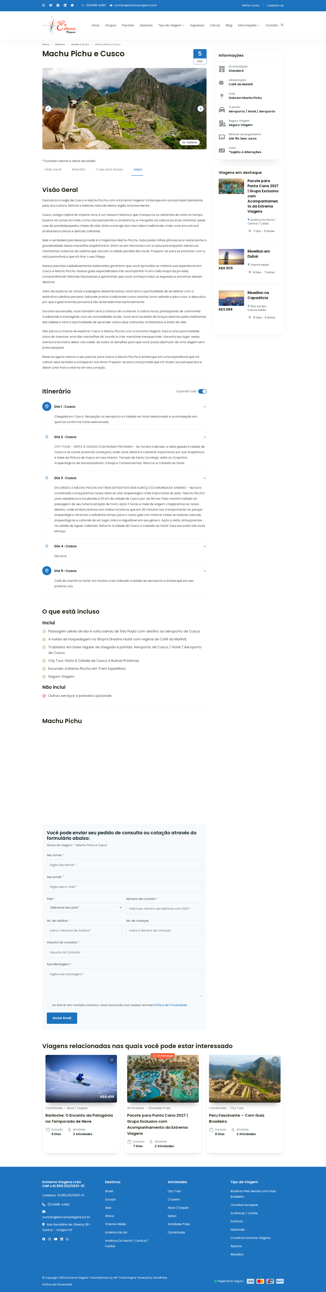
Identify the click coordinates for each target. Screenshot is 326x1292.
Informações (247, 25)
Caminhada (54, 1108)
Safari (172, 1216)
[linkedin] (65, 6)
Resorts (236, 1246)
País (51, 899)
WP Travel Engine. (125, 1278)
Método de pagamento (245, 134)
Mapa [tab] (138, 169)
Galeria (192, 142)
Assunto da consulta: (63, 942)
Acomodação (238, 66)
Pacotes (128, 25)
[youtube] (58, 6)
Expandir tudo (186, 391)
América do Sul (116, 1232)
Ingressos (197, 25)
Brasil (109, 1191)
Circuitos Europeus (244, 1205)
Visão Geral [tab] (53, 169)
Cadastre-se (275, 5)
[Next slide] (201, 109)
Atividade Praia (159, 1108)
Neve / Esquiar (77, 1108)
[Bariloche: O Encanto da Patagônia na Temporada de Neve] (81, 1079)
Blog (229, 25)
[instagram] (43, 6)
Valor (232, 148)
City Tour (237, 1108)
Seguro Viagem (239, 121)
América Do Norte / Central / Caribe (262, 222)
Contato (272, 25)
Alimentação (237, 80)
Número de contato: (142, 899)
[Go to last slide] (48, 109)
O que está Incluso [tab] (109, 169)
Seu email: (55, 877)
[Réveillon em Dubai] (231, 251)
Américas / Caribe (244, 1213)
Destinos (146, 25)
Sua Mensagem (59, 964)
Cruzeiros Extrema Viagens (250, 1238)
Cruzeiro (174, 1199)
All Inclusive (135, 1108)
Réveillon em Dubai (259, 254)
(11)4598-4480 (96, 5)
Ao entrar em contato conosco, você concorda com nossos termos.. (120, 1005)
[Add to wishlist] (111, 1060)
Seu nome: (55, 855)
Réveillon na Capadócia (258, 295)
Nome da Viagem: (61, 845)
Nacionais (238, 1229)
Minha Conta (250, 5)
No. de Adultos (58, 921)
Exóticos (237, 1221)
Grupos (110, 25)
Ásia (253, 306)
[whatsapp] (72, 6)
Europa (261, 306)
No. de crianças (137, 921)
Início (96, 25)
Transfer (235, 107)
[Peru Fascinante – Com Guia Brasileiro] (245, 1079)
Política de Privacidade (170, 1005)
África (109, 1216)
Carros (215, 25)
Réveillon (237, 1254)
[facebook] (50, 6)
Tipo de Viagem (169, 25)
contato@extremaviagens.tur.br (135, 5)
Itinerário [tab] (78, 169)
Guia (232, 93)
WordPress (160, 1278)
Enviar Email (62, 1018)
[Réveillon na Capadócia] (231, 293)
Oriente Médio (259, 265)
